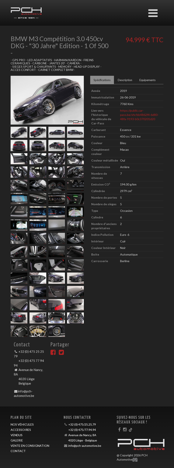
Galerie (17, 440)
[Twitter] (61, 353)
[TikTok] (130, 429)
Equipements (147, 80)
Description (125, 80)
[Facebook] (53, 353)
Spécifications (102, 80)
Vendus (16, 435)
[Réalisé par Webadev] (135, 460)
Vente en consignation (30, 445)
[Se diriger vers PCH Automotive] (26, 11)
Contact (18, 451)
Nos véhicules (22, 424)
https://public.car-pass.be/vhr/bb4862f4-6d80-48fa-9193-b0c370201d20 (139, 115)
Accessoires (21, 429)
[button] (16, 100)
